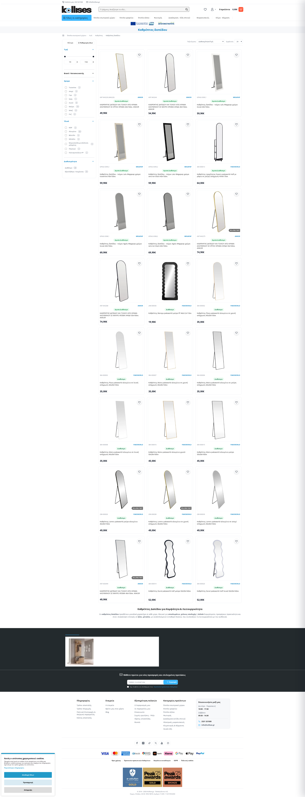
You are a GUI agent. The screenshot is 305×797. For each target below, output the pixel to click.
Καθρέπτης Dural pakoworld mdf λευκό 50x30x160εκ (218, 591)
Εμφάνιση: (230, 41)
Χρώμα (67, 81)
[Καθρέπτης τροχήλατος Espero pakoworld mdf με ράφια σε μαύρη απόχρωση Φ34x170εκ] (218, 142)
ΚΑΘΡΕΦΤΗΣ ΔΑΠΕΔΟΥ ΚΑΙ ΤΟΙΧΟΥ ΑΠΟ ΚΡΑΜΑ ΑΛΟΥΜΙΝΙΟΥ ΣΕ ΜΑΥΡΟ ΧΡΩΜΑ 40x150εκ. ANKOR (120, 592)
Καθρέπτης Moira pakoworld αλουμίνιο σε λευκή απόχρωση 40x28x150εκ (119, 453)
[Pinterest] (168, 743)
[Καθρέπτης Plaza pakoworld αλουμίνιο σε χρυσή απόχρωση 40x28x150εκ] (218, 281)
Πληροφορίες (83, 700)
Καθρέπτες (99, 35)
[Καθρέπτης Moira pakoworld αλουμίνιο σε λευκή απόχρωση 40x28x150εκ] (121, 420)
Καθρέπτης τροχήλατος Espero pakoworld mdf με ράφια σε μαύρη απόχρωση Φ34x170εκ (216, 175)
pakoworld (235, 167)
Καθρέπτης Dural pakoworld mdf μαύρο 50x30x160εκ (169, 591)
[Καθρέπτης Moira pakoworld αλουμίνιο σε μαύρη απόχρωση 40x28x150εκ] (218, 350)
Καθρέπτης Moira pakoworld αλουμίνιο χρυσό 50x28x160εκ (166, 453)
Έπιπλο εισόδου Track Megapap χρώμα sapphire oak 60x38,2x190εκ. (122, 650)
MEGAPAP (236, 97)
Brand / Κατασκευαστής (74, 73)
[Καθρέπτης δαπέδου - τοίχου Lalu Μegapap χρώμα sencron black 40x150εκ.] (170, 142)
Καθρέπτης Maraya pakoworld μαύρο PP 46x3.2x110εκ (169, 313)
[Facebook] (137, 743)
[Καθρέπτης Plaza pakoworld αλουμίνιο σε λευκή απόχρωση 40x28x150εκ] (121, 350)
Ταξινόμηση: (191, 41)
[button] (187, 9)
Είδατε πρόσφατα (72, 632)
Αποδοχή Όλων (28, 775)
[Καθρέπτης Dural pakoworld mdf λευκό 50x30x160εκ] (218, 559)
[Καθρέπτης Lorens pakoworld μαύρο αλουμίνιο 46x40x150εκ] (121, 489)
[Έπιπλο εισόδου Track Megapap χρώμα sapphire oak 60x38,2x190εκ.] (80, 651)
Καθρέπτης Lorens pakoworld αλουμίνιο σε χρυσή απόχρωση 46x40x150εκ (168, 523)
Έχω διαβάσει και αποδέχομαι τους (154, 687)
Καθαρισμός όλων (86, 43)
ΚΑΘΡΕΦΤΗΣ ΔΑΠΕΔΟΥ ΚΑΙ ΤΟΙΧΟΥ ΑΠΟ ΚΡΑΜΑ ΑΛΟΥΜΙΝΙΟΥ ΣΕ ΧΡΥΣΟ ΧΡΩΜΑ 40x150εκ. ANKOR (119, 106)
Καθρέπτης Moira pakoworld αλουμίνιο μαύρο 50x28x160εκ (215, 453)
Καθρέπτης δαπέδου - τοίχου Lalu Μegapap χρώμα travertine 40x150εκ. (120, 175)
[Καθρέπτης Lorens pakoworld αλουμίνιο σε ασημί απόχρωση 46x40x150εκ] (218, 489)
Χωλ (90, 35)
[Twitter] (155, 743)
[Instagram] (143, 743)
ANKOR (140, 97)
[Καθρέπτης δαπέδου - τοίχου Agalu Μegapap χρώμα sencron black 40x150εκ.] (170, 211)
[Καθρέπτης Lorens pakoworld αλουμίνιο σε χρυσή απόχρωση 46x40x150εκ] (170, 489)
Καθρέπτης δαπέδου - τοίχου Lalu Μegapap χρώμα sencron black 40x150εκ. (168, 175)
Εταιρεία (110, 700)
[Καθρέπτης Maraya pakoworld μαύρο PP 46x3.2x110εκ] (170, 281)
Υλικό (66, 121)
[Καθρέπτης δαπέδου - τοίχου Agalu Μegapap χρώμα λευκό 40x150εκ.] (121, 211)
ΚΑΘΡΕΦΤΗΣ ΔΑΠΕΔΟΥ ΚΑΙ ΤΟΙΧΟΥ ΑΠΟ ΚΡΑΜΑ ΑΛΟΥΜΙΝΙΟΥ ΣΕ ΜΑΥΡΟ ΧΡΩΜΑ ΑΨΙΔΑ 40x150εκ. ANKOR (167, 107)
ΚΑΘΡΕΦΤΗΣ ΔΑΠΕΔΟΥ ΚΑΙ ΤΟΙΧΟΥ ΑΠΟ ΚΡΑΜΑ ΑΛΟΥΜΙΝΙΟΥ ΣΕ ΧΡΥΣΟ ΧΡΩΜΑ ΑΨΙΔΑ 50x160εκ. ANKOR (216, 246)
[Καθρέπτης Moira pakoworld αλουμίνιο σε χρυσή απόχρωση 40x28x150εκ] (170, 350)
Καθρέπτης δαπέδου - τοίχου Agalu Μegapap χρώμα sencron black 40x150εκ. (169, 245)
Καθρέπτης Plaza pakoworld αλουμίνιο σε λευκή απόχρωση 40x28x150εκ (119, 384)
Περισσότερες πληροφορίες (14, 768)
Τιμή (66, 49)
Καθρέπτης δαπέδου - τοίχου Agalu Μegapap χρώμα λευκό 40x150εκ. (121, 245)
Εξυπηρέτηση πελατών (146, 700)
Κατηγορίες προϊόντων (174, 700)
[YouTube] (161, 743)
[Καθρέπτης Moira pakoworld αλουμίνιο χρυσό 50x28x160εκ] (170, 420)
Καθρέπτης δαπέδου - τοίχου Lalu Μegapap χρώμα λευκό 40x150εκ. (217, 106)
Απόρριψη (28, 790)
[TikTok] (149, 743)
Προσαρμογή (28, 782)
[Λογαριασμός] (213, 9)
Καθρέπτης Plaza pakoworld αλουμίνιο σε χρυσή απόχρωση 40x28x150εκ (216, 314)
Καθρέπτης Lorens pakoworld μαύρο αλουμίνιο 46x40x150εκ (118, 523)
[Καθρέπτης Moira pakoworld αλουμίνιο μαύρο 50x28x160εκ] (218, 420)
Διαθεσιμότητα (70, 161)
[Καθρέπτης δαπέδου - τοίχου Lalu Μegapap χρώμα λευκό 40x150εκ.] (218, 72)
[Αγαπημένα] (205, 9)
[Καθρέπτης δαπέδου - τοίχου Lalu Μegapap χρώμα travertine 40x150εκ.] (121, 142)
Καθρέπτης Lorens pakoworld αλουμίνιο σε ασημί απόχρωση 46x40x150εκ (217, 523)
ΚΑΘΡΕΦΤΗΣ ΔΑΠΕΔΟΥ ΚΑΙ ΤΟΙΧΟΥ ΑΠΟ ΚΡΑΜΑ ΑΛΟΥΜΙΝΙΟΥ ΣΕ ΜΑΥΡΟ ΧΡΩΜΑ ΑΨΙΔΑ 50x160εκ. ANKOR (119, 315)
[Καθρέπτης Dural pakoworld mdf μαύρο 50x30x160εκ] (170, 559)
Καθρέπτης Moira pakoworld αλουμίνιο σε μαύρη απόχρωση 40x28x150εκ (216, 384)
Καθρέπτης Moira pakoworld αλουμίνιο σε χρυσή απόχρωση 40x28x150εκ (168, 384)
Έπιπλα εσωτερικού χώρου (76, 35)
